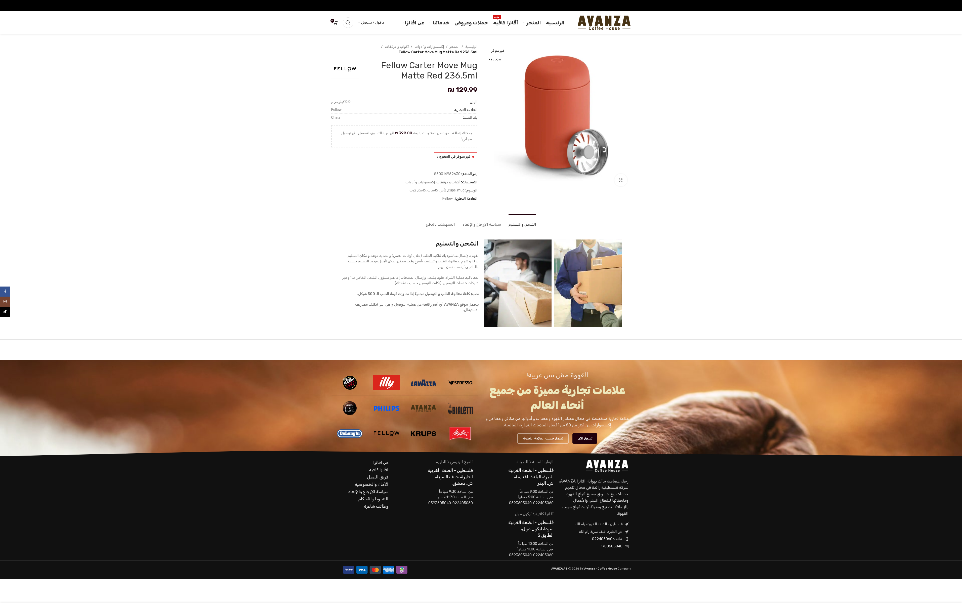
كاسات (432, 190)
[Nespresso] (460, 382)
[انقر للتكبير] (620, 180)
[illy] (386, 382)
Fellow (447, 198)
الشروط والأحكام (373, 498)
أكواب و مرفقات (397, 47)
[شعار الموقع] (604, 22)
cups (452, 190)
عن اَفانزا (380, 462)
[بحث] (348, 23)
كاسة (422, 190)
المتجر (454, 47)
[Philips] (386, 408)
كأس (442, 190)
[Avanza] (423, 408)
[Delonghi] (349, 433)
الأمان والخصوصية (371, 484)
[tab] (522, 221)
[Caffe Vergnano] (349, 382)
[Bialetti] (460, 408)
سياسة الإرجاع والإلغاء (368, 491)
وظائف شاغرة (376, 506)
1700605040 (611, 546)
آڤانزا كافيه (378, 469)
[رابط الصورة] (607, 466)
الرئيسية (471, 47)
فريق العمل (377, 476)
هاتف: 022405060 (607, 539)
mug (461, 190)
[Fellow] (386, 433)
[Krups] (423, 433)
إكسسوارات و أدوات (429, 47)
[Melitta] (460, 433)
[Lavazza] (423, 382)
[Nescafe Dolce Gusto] (349, 408)
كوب (412, 190)
